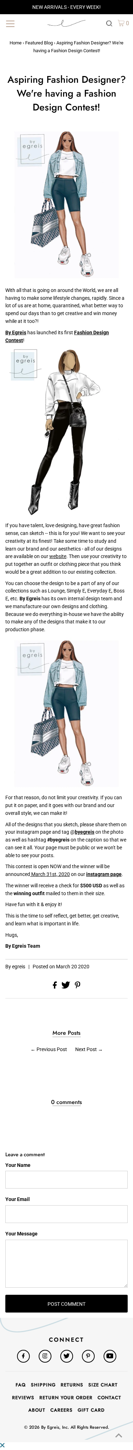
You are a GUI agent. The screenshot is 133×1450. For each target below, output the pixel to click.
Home (16, 42)
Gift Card (91, 1410)
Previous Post (52, 1049)
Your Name (18, 1165)
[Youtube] (110, 1356)
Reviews (23, 1397)
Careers (61, 1410)
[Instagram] (45, 1356)
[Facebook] (23, 1356)
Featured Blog (39, 42)
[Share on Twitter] (66, 987)
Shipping (43, 1384)
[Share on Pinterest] (78, 987)
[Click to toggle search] (109, 23)
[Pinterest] (88, 1356)
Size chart (103, 1384)
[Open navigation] (23, 23)
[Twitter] (66, 1356)
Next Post (86, 1049)
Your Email (17, 1199)
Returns (72, 1384)
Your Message (21, 1234)
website (57, 556)
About (36, 1410)
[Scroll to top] (119, 1436)
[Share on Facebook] (55, 987)
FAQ (21, 1384)
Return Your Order (66, 1397)
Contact (109, 1397)
